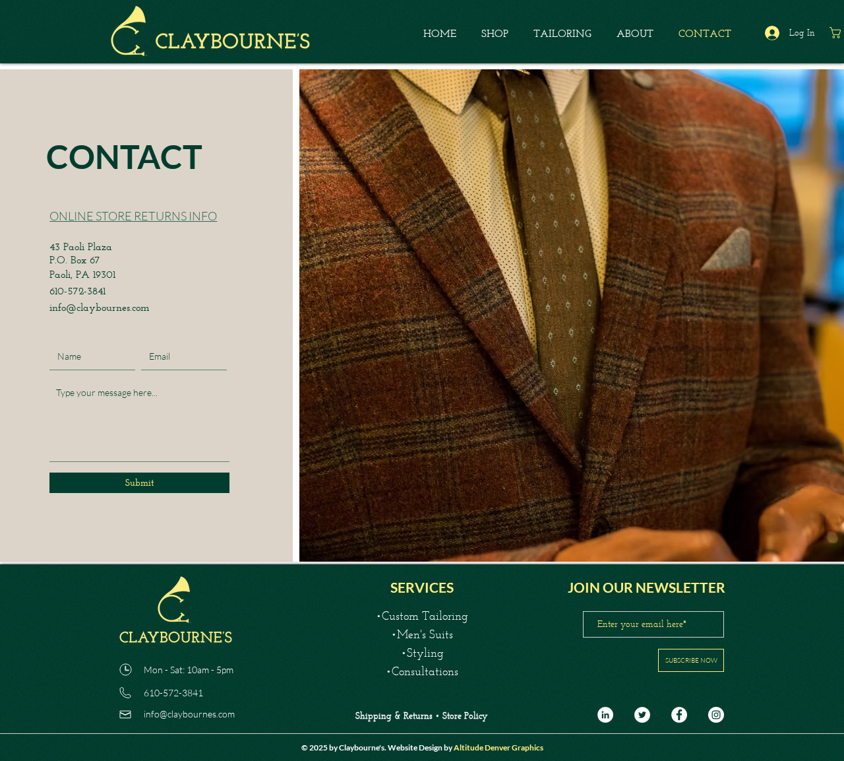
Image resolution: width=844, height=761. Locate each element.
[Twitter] (642, 715)
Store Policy (464, 715)
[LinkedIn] (605, 715)
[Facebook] (679, 715)
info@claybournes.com (99, 307)
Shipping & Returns (395, 715)
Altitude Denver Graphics (498, 747)
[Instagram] (716, 715)
